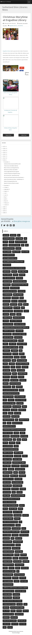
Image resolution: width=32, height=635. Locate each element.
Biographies (15, 297)
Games (4, 400)
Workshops (6, 617)
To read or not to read (9, 604)
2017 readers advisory (8, 248)
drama (13, 360)
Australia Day (6, 284)
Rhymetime (23, 554)
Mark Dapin (6, 475)
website (13, 610)
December (6, 161)
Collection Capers (8, 324)
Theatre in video (7, 597)
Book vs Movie (22, 301)
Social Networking (8, 574)
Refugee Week (19, 551)
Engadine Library (13, 25)
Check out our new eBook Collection (11, 165)
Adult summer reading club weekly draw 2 (13, 261)
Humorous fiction (24, 419)
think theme (16, 597)
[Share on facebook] (21, 71)
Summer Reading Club (8, 591)
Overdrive (17, 518)
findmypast (19, 386)
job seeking (6, 436)
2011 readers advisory (8, 238)
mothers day (15, 489)
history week (6, 416)
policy (23, 528)
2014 (4, 152)
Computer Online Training (19, 334)
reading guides (16, 548)
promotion (15, 535)
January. (22, 433)
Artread (16, 274)
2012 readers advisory (21, 241)
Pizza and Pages (16, 528)
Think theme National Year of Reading (12, 601)
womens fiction (19, 614)
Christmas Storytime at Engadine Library (12, 173)
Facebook (21, 377)
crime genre (13, 344)
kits (14, 439)
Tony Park (19, 604)
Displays (23, 357)
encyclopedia (20, 370)
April (5, 198)
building (26, 304)
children (12, 314)
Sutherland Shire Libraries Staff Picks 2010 (12, 163)
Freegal (21, 390)
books (20, 304)
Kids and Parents (7, 439)
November (6, 185)
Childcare (5, 314)
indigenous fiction (17, 423)
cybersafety (6, 350)
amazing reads (6, 265)
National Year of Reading (9, 502)
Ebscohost (25, 367)
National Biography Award (18, 495)
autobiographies (7, 294)
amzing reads (6, 271)
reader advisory (7, 541)
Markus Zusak (14, 475)
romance (15, 558)
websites (19, 610)
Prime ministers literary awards (11, 531)
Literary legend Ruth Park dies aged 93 (11, 171)
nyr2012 (20, 508)
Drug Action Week (22, 360)
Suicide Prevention (8, 584)
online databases (7, 512)
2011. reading (19, 238)
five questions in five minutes (10, 390)
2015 (4, 150)
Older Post (23, 135)
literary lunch (7, 462)
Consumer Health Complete (10, 340)
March (5, 200)
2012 (4, 156)
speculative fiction (19, 574)
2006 (4, 212)
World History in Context (9, 620)
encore (13, 370)
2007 (4, 210)
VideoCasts (6, 607)
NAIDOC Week (6, 495)
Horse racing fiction (8, 419)
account (18, 248)
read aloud (18, 538)
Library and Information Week (10, 449)
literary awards (17, 459)
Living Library (6, 465)
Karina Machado (15, 436)
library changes (18, 452)
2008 (4, 208)
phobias (18, 525)
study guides (24, 581)
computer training (8, 337)
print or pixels (24, 531)
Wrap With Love (22, 620)
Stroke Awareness (7, 581)
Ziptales (10, 627)
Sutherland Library (20, 591)
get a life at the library (9, 403)
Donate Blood (6, 360)
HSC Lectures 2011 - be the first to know (11, 175)
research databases (8, 554)
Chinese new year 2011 (19, 317)
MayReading (22, 475)
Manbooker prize (7, 472)
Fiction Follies (6, 386)
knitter (24, 439)
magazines (11, 469)
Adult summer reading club (9, 258)
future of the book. (20, 396)
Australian (6, 288)
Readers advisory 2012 (8, 545)
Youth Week (23, 624)
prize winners (6, 535)
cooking (21, 340)
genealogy (11, 400)
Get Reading (20, 403)
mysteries (19, 492)
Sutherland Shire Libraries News (14, 8)
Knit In (18, 439)
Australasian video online (19, 281)
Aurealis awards (7, 281)
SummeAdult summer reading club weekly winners (15, 587)
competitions (19, 330)
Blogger (18, 632)
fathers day (23, 380)
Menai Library (18, 479)
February (6, 202)
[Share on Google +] (21, 68)
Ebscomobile (6, 370)
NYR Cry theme (12, 508)
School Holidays (19, 564)
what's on (25, 610)
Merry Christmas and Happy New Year (11, 167)
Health (5, 413)
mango (15, 472)
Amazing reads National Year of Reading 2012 (14, 268)
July (5, 193)
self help (11, 568)
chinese (19, 314)
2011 (4, 158)
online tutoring (18, 512)
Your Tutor (15, 624)
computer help (7, 334)
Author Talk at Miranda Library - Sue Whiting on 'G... (14, 179)
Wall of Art (6, 610)
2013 (4, 154)
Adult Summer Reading (8, 255)
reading (18, 545)
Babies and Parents (18, 294)
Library (16, 446)
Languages (12, 442)
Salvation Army (17, 561)
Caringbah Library (7, 311)
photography (6, 528)
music (13, 492)
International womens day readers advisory (14, 429)
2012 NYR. (11, 241)
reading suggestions (8, 551)
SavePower (26, 561)
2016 (4, 148)
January (6, 204)
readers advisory (18, 541)
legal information (7, 446)
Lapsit (18, 442)
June (5, 195)
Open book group (7, 515)
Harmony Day (22, 410)
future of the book (8, 396)
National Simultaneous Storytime (11, 498)
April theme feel (7, 274)
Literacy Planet (7, 459)
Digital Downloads (7, 357)
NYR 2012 (5, 508)
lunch (4, 469)
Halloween (14, 410)
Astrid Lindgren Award (8, 278)
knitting (5, 442)
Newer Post (8, 135)
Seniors (17, 568)
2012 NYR (5, 241)
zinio (4, 627)
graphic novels (7, 406)
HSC (16, 419)
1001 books (13, 235)
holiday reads (15, 416)
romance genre (23, 558)
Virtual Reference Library (17, 607)
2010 (4, 160)
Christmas (5, 320)
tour (25, 604)
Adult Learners (7, 251)
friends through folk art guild (11, 393)
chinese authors (7, 317)
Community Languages (8, 330)
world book (14, 617)
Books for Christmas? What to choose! (11, 183)
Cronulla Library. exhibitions (10, 347)
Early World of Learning (22, 363)
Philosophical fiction (8, 525)
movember (22, 489)
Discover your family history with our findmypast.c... (14, 177)
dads (20, 350)
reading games (6, 548)
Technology (16, 594)
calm (23, 307)
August (5, 191)
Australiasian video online (9, 291)
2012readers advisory (14, 245)
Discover (17, 357)
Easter (13, 367)
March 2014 (22, 472)
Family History (14, 380)
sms (18, 571)
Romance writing (7, 561)
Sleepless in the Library (9, 571)
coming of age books (20, 324)
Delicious (15, 353)
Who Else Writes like (8, 614)
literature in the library (19, 462)
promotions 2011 (24, 535)
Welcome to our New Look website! (10, 169)
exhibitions (14, 377)
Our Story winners (8, 518)
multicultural (6, 492)
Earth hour (6, 367)
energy (14, 373)
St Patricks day (7, 577)
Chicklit (26, 311)
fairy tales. (6, 380)
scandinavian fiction (8, 564)
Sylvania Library (7, 594)
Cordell (5, 344)
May (5, 197)
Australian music (15, 288)
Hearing (11, 413)
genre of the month (21, 400)
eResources (6, 377)
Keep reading (24, 436)
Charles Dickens (18, 311)
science (5, 568)
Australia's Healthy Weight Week (19, 284)
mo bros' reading (17, 485)
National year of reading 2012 (10, 505)
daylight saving (7, 353)
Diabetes (22, 353)
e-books (5, 363)
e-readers (11, 363)
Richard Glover (7, 558)
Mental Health (6, 482)
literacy (25, 456)
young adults (6, 624)
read (12, 538)
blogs (21, 297)
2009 (4, 206)
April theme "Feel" (23, 271)
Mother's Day (6, 489)
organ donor (17, 515)
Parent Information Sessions (10, 522)
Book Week (6, 304)
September (6, 189)
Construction (18, 337)
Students (16, 581)
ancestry (14, 271)
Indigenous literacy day (9, 426)
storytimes (20, 25)
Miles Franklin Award (17, 482)
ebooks (18, 367)
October (5, 187)
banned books (6, 297)
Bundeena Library (7, 307)
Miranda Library (7, 485)
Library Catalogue (7, 452)
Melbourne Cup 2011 (8, 479)
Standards (15, 577)
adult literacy (16, 251)
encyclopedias (7, 373)
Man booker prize (20, 469)
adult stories (25, 251)
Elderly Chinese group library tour (10, 181)
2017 (4, 146)
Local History (15, 465)
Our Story (25, 515)
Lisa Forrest (18, 456)
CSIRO (21, 347)
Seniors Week (25, 568)
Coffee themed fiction (15, 320)
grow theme (6, 410)
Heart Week (17, 413)
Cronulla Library (22, 344)
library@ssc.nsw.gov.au (22, 221)
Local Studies (24, 465)
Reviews (17, 554)
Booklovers (14, 304)
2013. (27, 245)
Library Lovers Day (8, 456)
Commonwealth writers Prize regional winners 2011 (16, 327)
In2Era (9, 423)
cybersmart (14, 350)
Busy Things (17, 307)
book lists (14, 301)
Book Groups (6, 301)
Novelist (22, 505)
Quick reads (6, 538)
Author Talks (21, 291)
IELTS (4, 423)
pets (20, 522)
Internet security (7, 433)
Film (13, 386)
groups (24, 406)
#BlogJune (5, 235)
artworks (22, 274)
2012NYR (5, 245)
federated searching (15, 383)
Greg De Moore (16, 406)
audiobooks (19, 278)
